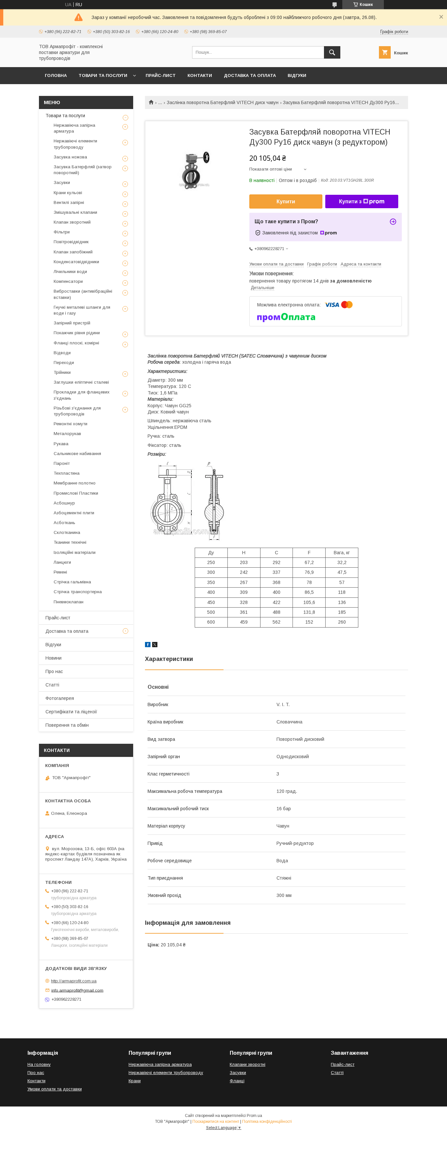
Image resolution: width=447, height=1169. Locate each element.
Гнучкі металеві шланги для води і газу (82, 310)
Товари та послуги (103, 75)
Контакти (200, 75)
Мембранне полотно (75, 483)
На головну (39, 1064)
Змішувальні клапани (75, 212)
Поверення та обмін (67, 725)
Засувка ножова (70, 157)
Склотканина (67, 532)
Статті (52, 684)
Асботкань (64, 522)
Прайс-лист (161, 75)
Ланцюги (62, 562)
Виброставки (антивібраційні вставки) (83, 294)
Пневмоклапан (68, 601)
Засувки (62, 182)
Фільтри (62, 231)
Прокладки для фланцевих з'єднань (82, 395)
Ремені (60, 572)
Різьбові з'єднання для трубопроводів (77, 411)
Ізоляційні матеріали (75, 552)
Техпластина (67, 473)
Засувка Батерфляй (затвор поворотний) (83, 169)
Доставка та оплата (250, 75)
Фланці (237, 1080)
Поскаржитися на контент (215, 1121)
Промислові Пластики (76, 493)
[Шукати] (332, 52)
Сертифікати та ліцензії (71, 711)
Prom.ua (254, 1115)
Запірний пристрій (72, 322)
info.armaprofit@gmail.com (77, 990)
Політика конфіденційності (267, 1121)
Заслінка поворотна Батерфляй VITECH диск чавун (222, 102)
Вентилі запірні (69, 202)
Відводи (62, 352)
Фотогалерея (59, 698)
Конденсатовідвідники (76, 261)
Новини (53, 658)
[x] (154, 645)
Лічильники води (70, 271)
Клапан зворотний (72, 222)
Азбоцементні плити (74, 512)
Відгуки (297, 75)
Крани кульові (68, 192)
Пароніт (62, 463)
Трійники (62, 372)
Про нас (54, 671)
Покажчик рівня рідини (77, 332)
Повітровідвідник (71, 241)
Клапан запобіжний (73, 251)
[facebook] (148, 645)
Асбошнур (64, 503)
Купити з (350, 201)
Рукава (61, 443)
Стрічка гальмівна (72, 581)
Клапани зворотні (247, 1064)
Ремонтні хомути (70, 423)
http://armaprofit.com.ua (74, 980)
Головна (56, 75)
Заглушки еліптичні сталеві (81, 382)
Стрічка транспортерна (78, 591)
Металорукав (67, 433)
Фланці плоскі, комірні (76, 342)
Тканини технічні (70, 542)
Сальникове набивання (77, 453)
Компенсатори (68, 281)
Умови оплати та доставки (54, 1089)
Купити (286, 201)
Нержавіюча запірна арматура (74, 128)
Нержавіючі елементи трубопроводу (75, 143)
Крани (135, 1080)
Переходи (64, 362)
